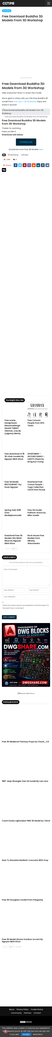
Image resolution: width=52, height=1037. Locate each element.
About (11, 1009)
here (41, 149)
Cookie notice (37, 1009)
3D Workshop (30, 101)
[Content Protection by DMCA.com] (26, 1022)
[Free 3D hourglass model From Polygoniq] (26, 880)
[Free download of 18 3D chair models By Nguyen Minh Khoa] (14, 444)
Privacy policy (23, 1009)
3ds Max (24, 155)
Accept (26, 1034)
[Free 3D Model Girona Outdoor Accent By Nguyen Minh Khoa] (26, 920)
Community (16, 1013)
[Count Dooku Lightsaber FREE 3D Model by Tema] (26, 801)
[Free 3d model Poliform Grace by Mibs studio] (37, 500)
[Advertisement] (26, 50)
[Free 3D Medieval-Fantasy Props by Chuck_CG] (26, 722)
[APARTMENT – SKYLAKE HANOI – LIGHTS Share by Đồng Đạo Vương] (37, 444)
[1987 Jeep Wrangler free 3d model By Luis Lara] (26, 762)
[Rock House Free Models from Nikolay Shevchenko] (37, 526)
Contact (37, 1013)
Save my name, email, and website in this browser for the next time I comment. (26, 606)
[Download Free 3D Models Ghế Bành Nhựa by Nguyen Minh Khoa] (14, 526)
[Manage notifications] (6, 1031)
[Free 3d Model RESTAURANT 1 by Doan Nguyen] (14, 472)
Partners (27, 1013)
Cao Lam (18, 101)
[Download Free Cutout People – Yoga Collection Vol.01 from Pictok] (37, 472)
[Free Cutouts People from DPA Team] (37, 411)
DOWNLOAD (26, 142)
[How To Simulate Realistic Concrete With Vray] (26, 841)
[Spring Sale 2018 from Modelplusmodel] (14, 500)
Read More (37, 1034)
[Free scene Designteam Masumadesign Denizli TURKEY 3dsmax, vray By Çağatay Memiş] (14, 411)
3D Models (6, 11)
